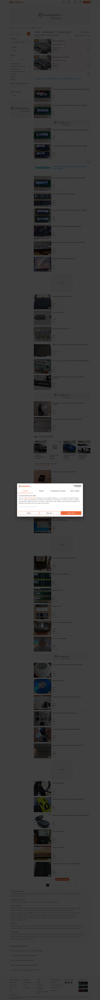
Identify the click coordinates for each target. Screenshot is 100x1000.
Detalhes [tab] (41, 491)
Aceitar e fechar (71, 513)
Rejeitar (29, 513)
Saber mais (49, 513)
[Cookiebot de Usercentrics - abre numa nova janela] (75, 486)
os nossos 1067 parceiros (29, 498)
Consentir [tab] (25, 491)
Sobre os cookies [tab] (74, 491)
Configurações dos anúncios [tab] (58, 491)
